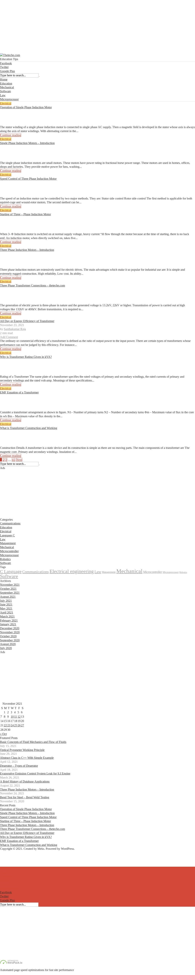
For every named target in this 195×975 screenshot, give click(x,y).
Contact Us (7, 860)
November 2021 (10, 584)
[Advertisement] (97, 26)
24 (12, 725)
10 (12, 716)
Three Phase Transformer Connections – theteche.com (32, 285)
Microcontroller (9, 551)
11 (15, 716)
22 (5, 725)
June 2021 (6, 604)
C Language (11, 571)
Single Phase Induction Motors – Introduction (27, 143)
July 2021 (6, 600)
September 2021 (10, 592)
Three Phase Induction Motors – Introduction (27, 249)
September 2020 (10, 640)
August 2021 (8, 596)
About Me (6, 856)
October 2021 (8, 588)
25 (15, 725)
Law (3, 95)
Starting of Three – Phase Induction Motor (25, 214)
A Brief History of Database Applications (25, 781)
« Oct (3, 734)
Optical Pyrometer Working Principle (22, 750)
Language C (7, 535)
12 (19, 716)
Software (5, 91)
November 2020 (10, 632)
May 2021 (6, 608)
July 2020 (6, 648)
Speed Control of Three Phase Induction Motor (28, 178)
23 (8, 725)
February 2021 (9, 620)
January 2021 (8, 624)
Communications (10, 523)
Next (19, 459)
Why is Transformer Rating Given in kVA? (26, 356)
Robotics (5, 559)
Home (3, 79)
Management (8, 543)
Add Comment (9, 123)
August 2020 (8, 644)
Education (6, 83)
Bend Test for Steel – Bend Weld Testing (24, 797)
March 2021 (7, 616)
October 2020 (8, 636)
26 (19, 725)
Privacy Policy (9, 864)
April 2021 (6, 612)
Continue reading (10, 135)
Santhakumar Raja (15, 115)
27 (22, 725)
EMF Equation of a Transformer (19, 392)
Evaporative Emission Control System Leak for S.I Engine (35, 773)
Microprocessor (9, 99)
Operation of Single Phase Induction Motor (26, 107)
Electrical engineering (72, 571)
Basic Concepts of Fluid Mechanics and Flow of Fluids (33, 742)
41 (13, 459)
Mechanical (7, 87)
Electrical (5, 103)
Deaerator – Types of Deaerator (19, 765)
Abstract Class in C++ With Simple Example (27, 757)
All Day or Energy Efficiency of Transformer (27, 321)
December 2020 (9, 628)
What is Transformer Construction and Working (28, 428)
